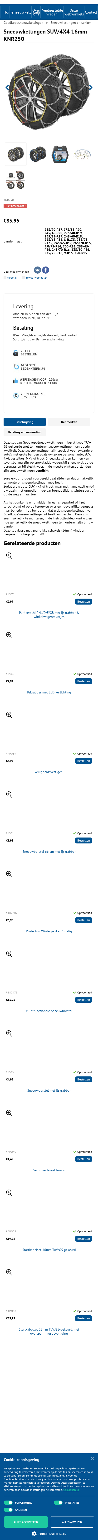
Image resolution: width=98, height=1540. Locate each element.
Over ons (36, 12)
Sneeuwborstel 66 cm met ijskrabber (49, 852)
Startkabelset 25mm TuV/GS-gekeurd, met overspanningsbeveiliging (49, 1331)
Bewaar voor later (36, 277)
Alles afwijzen (72, 1522)
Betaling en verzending (25, 432)
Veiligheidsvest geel (49, 772)
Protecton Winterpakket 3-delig (49, 931)
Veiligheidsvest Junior (49, 1170)
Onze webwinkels (74, 12)
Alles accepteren (26, 1522)
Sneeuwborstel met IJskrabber (49, 1091)
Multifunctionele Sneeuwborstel (49, 1011)
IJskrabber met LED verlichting (49, 692)
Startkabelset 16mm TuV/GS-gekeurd (49, 1250)
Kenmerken (69, 422)
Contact (91, 12)
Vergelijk (12, 277)
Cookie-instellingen (52, 1534)
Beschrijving (25, 422)
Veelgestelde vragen (52, 12)
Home (8, 12)
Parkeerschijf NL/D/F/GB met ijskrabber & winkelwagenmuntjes (49, 615)
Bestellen (83, 602)
